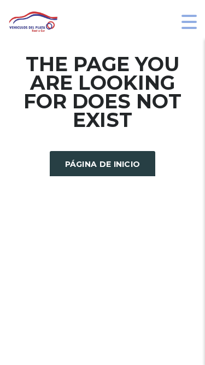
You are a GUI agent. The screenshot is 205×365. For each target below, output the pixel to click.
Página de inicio (102, 164)
